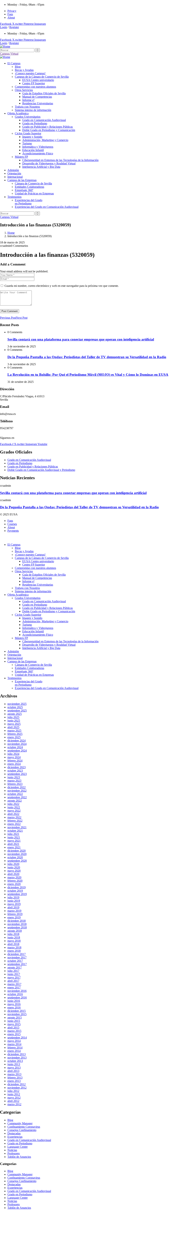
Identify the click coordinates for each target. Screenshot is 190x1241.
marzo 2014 (14, 1044)
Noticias (12, 1150)
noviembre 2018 (17, 924)
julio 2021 (13, 834)
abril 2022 (13, 814)
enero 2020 (14, 884)
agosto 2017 (14, 967)
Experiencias (14, 1136)
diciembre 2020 (16, 850)
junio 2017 (13, 974)
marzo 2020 (14, 877)
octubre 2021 (15, 830)
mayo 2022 (14, 810)
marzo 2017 (14, 984)
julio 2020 (13, 864)
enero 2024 (14, 763)
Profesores (13, 1153)
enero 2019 (14, 917)
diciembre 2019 (16, 887)
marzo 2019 (14, 910)
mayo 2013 (14, 1067)
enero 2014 (14, 1050)
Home (11, 232)
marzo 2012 (14, 1104)
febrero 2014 (14, 1047)
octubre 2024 (15, 747)
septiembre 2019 (17, 894)
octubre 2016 (15, 994)
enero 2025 (14, 737)
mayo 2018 (14, 940)
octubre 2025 (15, 707)
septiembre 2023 (17, 773)
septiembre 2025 (17, 710)
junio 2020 (13, 867)
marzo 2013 (14, 1074)
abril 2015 (13, 1027)
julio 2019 (13, 897)
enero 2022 (14, 824)
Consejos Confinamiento (21, 1130)
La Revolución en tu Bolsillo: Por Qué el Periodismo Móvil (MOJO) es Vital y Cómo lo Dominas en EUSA (87, 375)
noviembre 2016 (17, 990)
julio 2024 (13, 753)
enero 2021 (14, 847)
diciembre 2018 (16, 920)
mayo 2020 (14, 870)
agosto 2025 (14, 713)
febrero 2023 (14, 783)
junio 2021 (13, 837)
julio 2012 (13, 1091)
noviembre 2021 (17, 827)
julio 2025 (13, 717)
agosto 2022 (14, 800)
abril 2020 (13, 874)
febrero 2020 (14, 880)
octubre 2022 (15, 794)
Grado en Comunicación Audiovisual (29, 1140)
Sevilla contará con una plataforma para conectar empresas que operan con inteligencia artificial (80, 339)
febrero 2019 (14, 914)
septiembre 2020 (17, 860)
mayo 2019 (14, 904)
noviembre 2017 (17, 957)
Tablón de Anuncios (19, 1156)
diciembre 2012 (16, 1084)
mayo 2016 (14, 1004)
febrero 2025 (14, 733)
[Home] (5, 46)
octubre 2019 (15, 890)
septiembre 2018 (17, 927)
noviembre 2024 (17, 743)
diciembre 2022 (16, 787)
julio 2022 (13, 804)
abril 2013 (13, 1070)
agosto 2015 (14, 1017)
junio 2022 (13, 807)
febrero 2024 (14, 760)
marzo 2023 (14, 780)
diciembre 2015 (16, 1010)
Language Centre (17, 1146)
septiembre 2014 (17, 1037)
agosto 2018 (14, 930)
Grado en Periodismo (19, 1143)
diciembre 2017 (16, 954)
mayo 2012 (14, 1097)
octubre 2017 (15, 960)
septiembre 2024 (17, 750)
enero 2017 (14, 987)
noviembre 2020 (17, 854)
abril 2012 (13, 1101)
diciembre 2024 (16, 740)
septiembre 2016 (17, 997)
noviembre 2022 (17, 790)
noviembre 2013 (17, 1057)
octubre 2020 (15, 857)
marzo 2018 (14, 947)
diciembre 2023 (16, 767)
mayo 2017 (14, 977)
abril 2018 (13, 944)
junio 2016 (13, 1000)
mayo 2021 (14, 840)
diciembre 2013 (16, 1054)
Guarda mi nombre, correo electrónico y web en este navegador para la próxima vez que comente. (61, 285)
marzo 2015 (14, 1030)
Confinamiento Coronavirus (23, 1126)
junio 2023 (13, 777)
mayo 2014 (14, 1040)
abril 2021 (13, 844)
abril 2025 (13, 727)
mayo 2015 (14, 1024)
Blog (10, 1120)
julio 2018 (13, 934)
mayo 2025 (14, 723)
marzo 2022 (14, 817)
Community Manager (19, 1123)
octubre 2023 (15, 770)
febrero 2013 (14, 1077)
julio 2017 (13, 970)
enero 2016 (14, 1007)
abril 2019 (13, 907)
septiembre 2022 (17, 797)
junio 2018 (13, 937)
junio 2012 (13, 1094)
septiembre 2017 (17, 964)
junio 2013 (13, 1064)
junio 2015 (13, 1020)
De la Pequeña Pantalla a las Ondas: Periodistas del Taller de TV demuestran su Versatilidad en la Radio (86, 357)
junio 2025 (13, 720)
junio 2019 (13, 900)
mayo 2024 (14, 757)
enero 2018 (14, 950)
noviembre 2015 (17, 1014)
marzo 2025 (14, 730)
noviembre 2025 (17, 703)
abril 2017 (13, 980)
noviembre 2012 (17, 1087)
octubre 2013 (15, 1060)
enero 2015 (14, 1034)
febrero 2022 (14, 820)
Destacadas (14, 1133)
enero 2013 (14, 1080)
